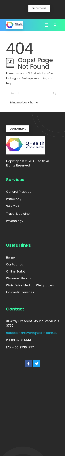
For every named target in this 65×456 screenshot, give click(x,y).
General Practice (18, 192)
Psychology (14, 221)
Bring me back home (23, 102)
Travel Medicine (18, 214)
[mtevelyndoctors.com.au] (14, 25)
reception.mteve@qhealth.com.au (32, 333)
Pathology (13, 199)
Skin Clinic (14, 206)
